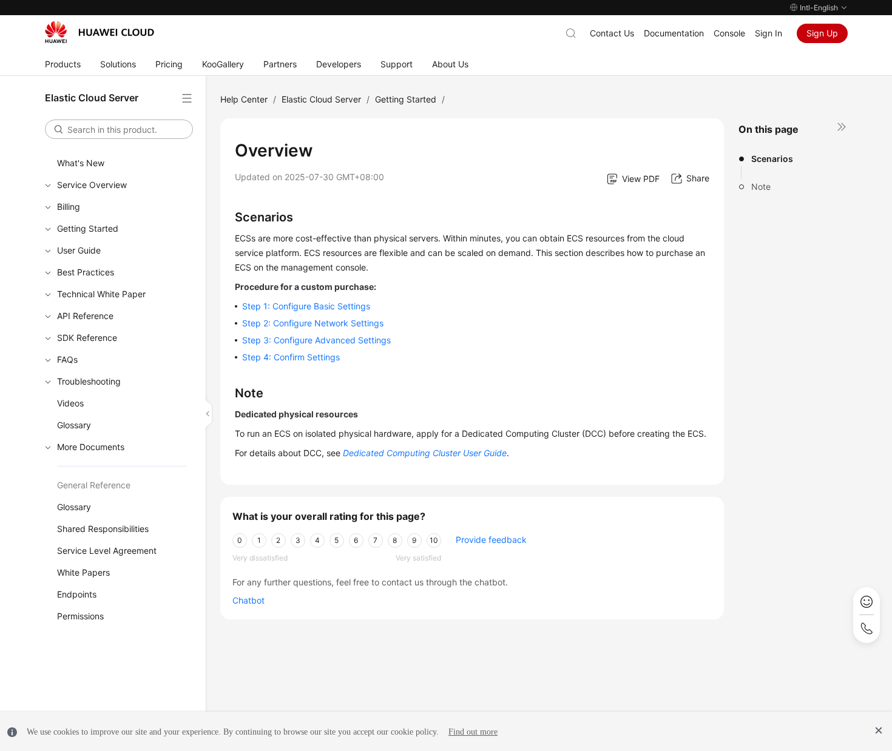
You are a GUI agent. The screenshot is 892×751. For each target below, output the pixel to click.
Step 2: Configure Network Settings (312, 323)
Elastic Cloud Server (321, 99)
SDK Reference (87, 337)
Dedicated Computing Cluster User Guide (425, 453)
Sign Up (822, 33)
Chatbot (248, 600)
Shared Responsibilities (103, 529)
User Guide (79, 250)
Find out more (473, 731)
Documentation (674, 33)
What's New (80, 163)
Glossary (74, 425)
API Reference (85, 316)
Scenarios (772, 158)
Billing (68, 206)
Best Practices (85, 272)
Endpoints (76, 594)
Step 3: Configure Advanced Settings (316, 340)
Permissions (80, 616)
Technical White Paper (101, 294)
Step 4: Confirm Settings (291, 357)
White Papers (83, 572)
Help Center (244, 99)
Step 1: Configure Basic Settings (306, 306)
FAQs (67, 359)
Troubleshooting (89, 381)
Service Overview (92, 185)
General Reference (93, 485)
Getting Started (87, 228)
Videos (70, 403)
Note (761, 186)
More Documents (90, 447)
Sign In (768, 33)
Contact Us (612, 33)
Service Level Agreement (107, 550)
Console (729, 33)
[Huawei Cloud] (99, 32)
